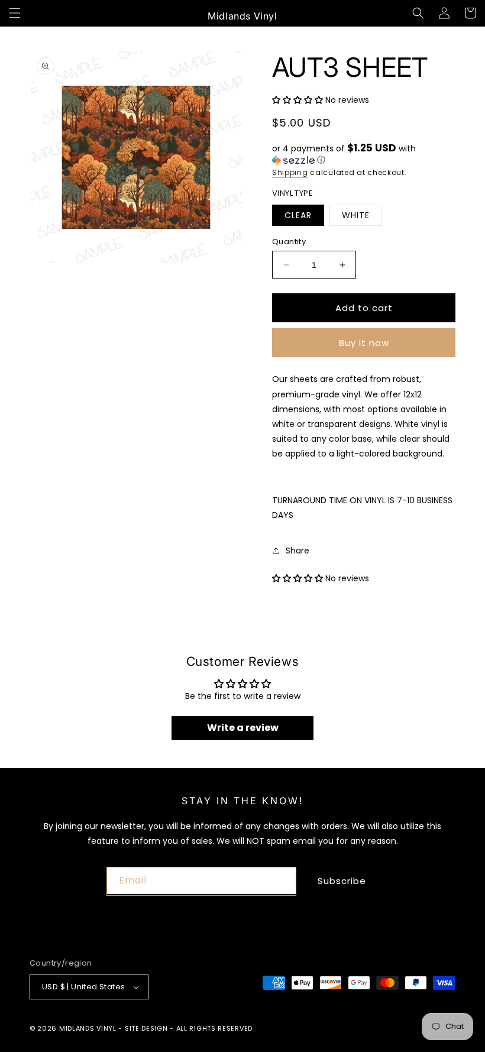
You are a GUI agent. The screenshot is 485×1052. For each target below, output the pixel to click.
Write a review (243, 727)
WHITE (356, 215)
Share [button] (297, 550)
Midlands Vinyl (88, 1028)
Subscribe (342, 881)
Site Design (146, 1028)
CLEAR (298, 215)
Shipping (290, 172)
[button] (15, 13)
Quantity (289, 241)
